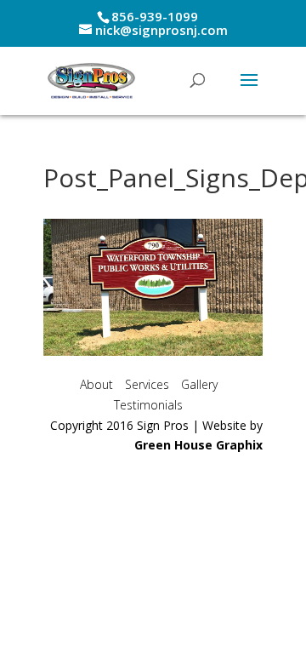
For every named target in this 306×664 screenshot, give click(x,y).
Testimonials (148, 405)
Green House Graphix (198, 445)
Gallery (199, 384)
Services (147, 384)
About (96, 384)
